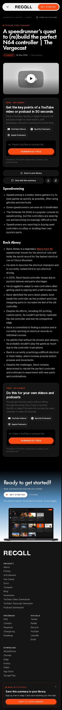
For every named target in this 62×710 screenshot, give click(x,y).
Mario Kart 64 (45, 249)
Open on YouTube (48, 17)
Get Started (48, 7)
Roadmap (8, 635)
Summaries (9, 595)
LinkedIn (35, 635)
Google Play (10, 675)
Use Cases (9, 579)
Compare (8, 587)
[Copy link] (56, 180)
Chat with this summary (25, 180)
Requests (8, 627)
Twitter (34, 619)
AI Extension (10, 575)
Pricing (7, 571)
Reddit (34, 623)
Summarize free (31, 152)
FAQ (6, 619)
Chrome (7, 655)
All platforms (10, 651)
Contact (8, 623)
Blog (6, 591)
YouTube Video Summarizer (17, 599)
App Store (9, 671)
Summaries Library (13, 17)
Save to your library (33, 173)
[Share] (48, 180)
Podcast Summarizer (14, 607)
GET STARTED (17, 495)
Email (33, 639)
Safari (6, 667)
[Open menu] (7, 7)
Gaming (29, 17)
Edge (6, 659)
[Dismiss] (55, 686)
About (7, 567)
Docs (6, 583)
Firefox (7, 663)
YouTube (35, 631)
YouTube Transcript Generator (18, 603)
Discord (34, 627)
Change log (9, 631)
